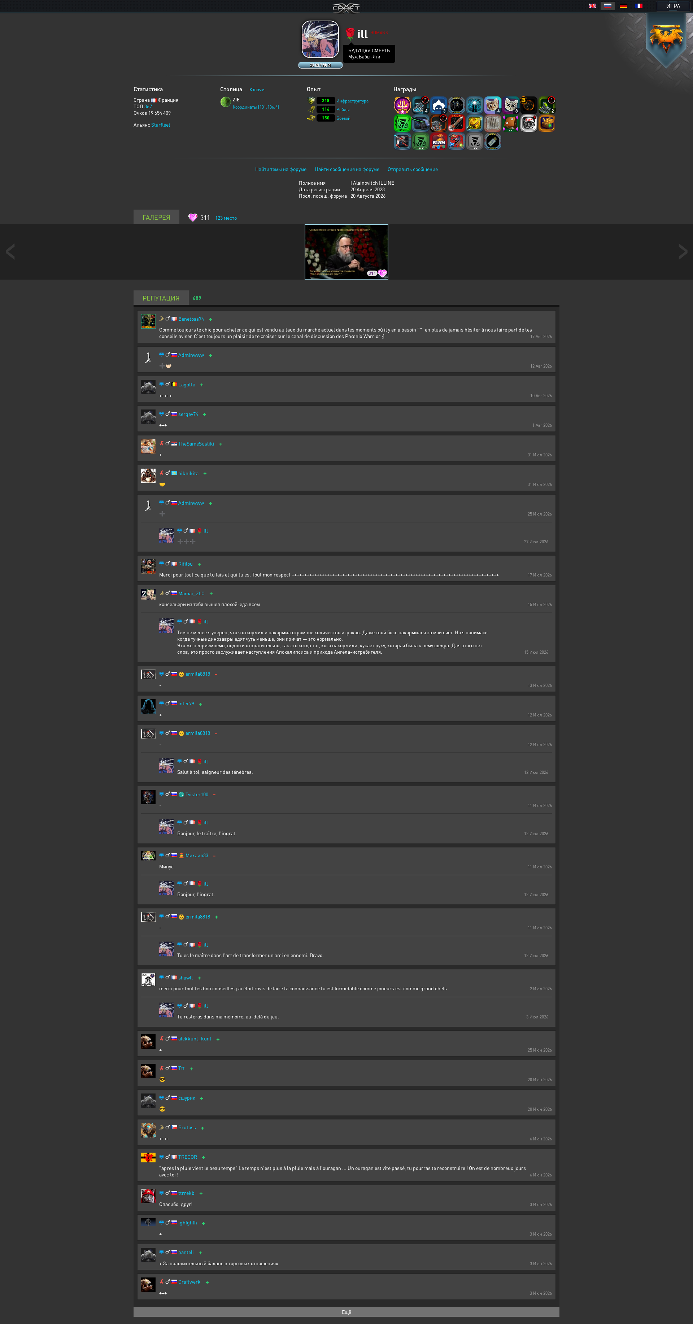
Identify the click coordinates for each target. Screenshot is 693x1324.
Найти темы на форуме (280, 169)
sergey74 (188, 414)
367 (148, 106)
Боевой (343, 118)
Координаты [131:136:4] (256, 107)
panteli (186, 1252)
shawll (185, 977)
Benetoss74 (191, 319)
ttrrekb (186, 1193)
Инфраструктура (352, 101)
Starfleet (160, 124)
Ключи (257, 89)
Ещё (346, 1311)
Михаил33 (197, 855)
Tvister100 (197, 794)
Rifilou (185, 564)
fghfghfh (187, 1222)
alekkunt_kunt (195, 1038)
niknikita (188, 473)
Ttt (181, 1068)
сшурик (186, 1098)
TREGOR (187, 1157)
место (226, 217)
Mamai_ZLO (191, 593)
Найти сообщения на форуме (347, 169)
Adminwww (191, 355)
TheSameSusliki (196, 443)
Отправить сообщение (413, 169)
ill (206, 531)
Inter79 (186, 703)
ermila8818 (198, 674)
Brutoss (187, 1127)
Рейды (343, 109)
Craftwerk (189, 1282)
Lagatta (186, 384)
